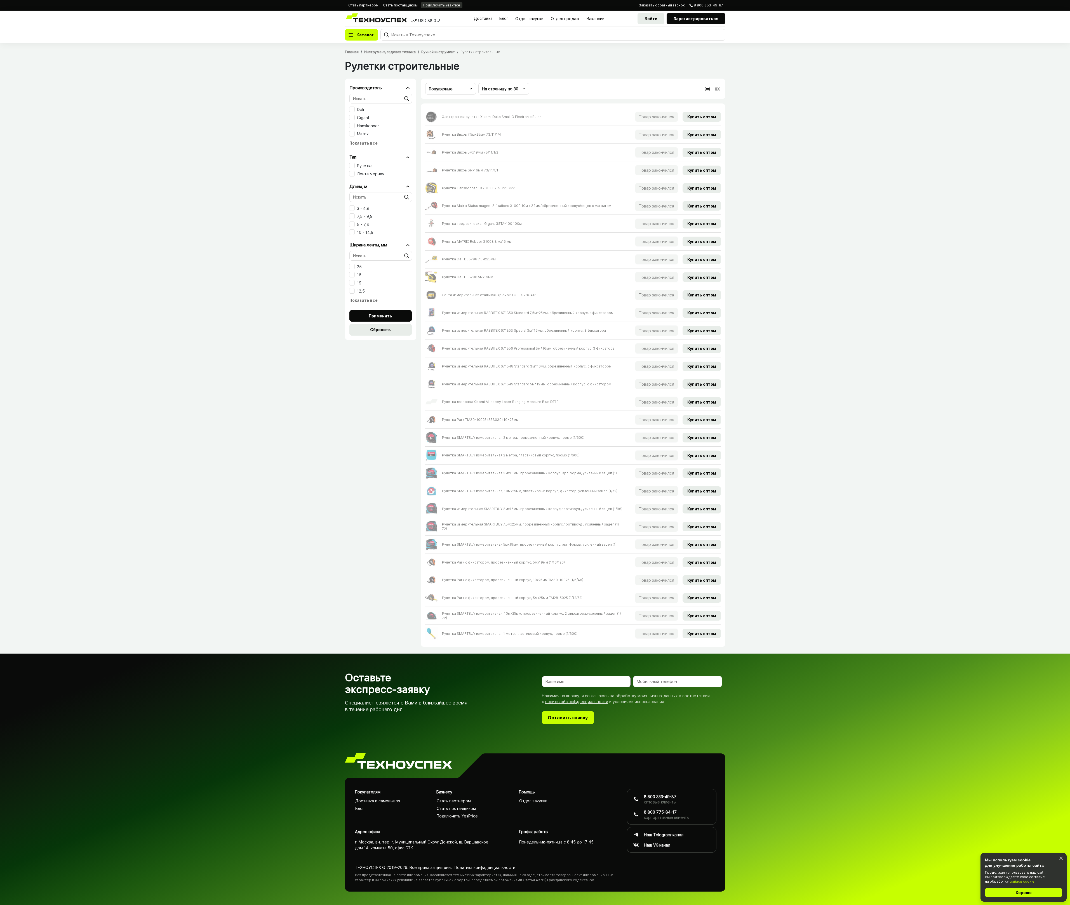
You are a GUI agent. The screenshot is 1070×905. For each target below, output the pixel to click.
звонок (662, 5)
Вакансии (596, 18)
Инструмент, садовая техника (390, 52)
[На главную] (398, 762)
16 (359, 274)
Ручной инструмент (438, 52)
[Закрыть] (1061, 858)
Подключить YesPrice (441, 5)
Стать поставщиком (400, 5)
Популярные (441, 88)
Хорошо (1023, 892)
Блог (503, 18)
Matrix (363, 133)
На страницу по (500, 88)
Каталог (365, 34)
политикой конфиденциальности (576, 701)
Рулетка (365, 165)
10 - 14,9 (365, 232)
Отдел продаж (565, 18)
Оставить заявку (568, 717)
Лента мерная (370, 173)
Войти (651, 18)
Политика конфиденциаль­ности (485, 867)
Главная (352, 52)
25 (359, 266)
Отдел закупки (529, 18)
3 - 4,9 (363, 208)
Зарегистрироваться (696, 18)
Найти (407, 99)
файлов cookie (1022, 881)
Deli (360, 109)
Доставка (483, 18)
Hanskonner (368, 125)
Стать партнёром (363, 5)
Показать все (363, 143)
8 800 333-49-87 (708, 5)
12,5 (361, 291)
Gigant (363, 117)
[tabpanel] (573, 375)
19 (359, 283)
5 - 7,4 (363, 224)
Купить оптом (701, 116)
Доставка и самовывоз (377, 800)
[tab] (707, 89)
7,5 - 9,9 (365, 216)
